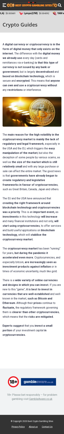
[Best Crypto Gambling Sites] (32, 4)
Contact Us (47, 426)
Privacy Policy (18, 426)
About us (33, 426)
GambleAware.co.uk (40, 399)
